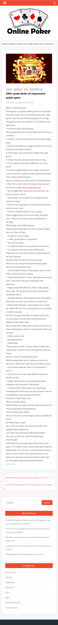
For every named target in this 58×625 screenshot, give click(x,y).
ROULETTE (10, 587)
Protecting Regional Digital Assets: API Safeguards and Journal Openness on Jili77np (28, 522)
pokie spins (10, 464)
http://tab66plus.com (31, 187)
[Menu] (4, 3)
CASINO (9, 89)
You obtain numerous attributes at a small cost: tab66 (28, 485)
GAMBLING (18, 89)
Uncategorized (11, 607)
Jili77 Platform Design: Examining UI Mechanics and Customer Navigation (27, 530)
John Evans (10, 103)
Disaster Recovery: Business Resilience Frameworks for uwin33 (28, 547)
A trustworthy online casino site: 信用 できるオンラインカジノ (29, 479)
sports (8, 597)
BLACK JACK (11, 572)
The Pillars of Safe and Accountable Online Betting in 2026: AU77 (27, 539)
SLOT (26, 89)
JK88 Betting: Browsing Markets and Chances (24, 554)
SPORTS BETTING (36, 89)
